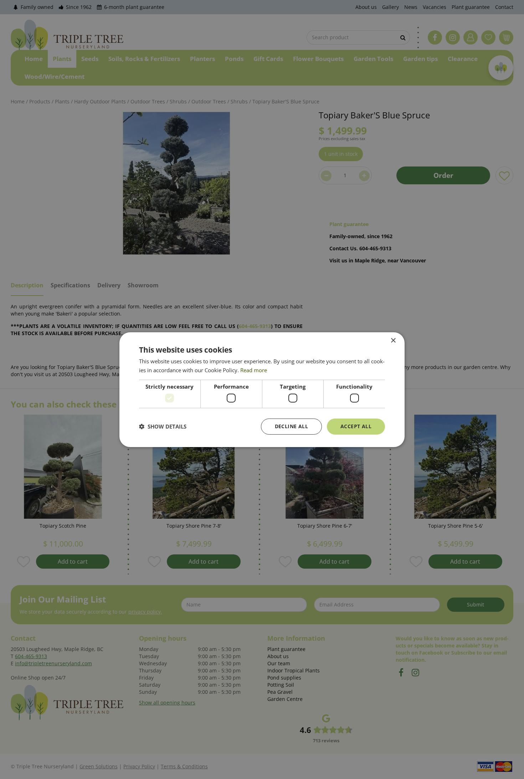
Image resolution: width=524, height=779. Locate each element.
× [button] (393, 340)
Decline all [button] (291, 426)
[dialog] (262, 389)
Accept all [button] (355, 426)
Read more (253, 370)
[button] (162, 426)
